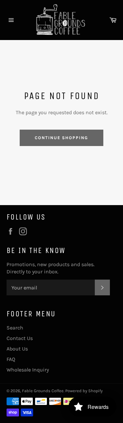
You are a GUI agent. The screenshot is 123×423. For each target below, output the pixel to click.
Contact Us (20, 338)
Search (15, 328)
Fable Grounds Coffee (43, 390)
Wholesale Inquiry (28, 370)
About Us (17, 349)
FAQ (11, 359)
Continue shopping (61, 137)
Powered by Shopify (84, 390)
